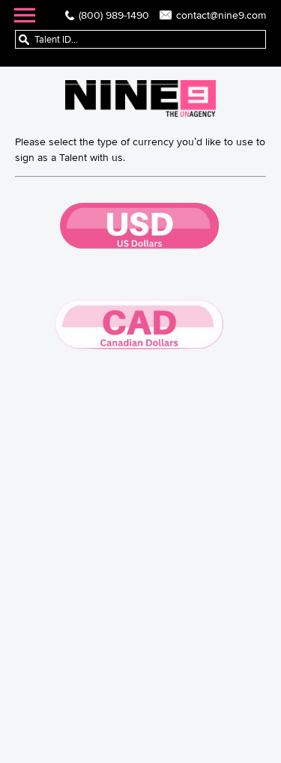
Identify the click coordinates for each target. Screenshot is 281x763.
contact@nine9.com (221, 15)
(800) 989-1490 (114, 15)
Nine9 (140, 98)
